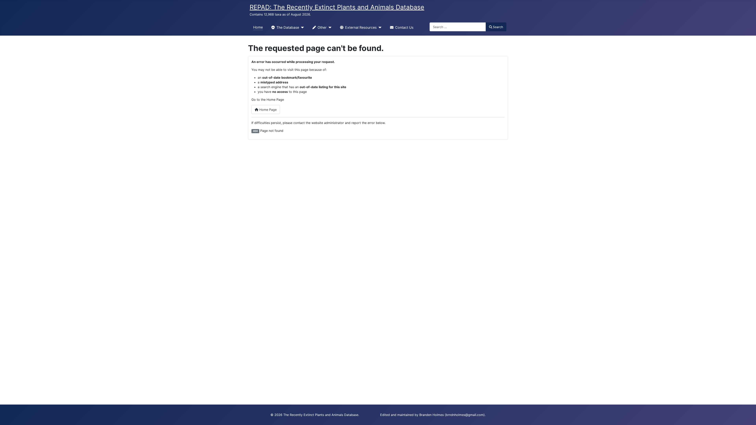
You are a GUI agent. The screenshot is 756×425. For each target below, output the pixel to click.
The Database (287, 27)
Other (322, 27)
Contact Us (404, 27)
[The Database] (301, 27)
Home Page (267, 110)
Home (258, 27)
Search (498, 27)
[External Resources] (379, 27)
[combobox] (458, 26)
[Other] (329, 27)
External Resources (361, 27)
